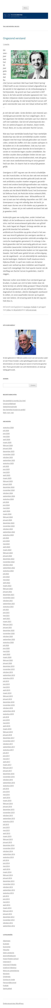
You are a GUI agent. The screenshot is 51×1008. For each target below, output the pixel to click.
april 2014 (6, 869)
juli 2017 (6, 753)
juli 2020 (6, 645)
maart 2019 (7, 693)
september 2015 (9, 818)
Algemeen (6, 941)
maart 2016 (7, 800)
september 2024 (9, 496)
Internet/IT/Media (9, 964)
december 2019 (8, 666)
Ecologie (27, 307)
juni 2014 (6, 863)
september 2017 (9, 747)
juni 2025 (6, 469)
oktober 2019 (8, 672)
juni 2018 (6, 720)
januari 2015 (7, 842)
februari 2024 (8, 517)
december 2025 (8, 451)
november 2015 (8, 812)
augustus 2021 (8, 606)
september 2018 (9, 711)
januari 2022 (7, 591)
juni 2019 (6, 684)
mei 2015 (6, 830)
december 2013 (8, 881)
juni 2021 (6, 612)
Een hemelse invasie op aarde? (14, 409)
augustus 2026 (8, 427)
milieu (8, 310)
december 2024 (8, 487)
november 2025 (8, 454)
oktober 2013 (8, 887)
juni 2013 (6, 899)
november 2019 (8, 669)
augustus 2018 (8, 714)
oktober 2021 (8, 600)
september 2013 (9, 890)
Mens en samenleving (11, 970)
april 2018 (6, 726)
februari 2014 (8, 875)
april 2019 (6, 690)
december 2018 (8, 702)
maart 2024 (7, 514)
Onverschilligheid (9, 403)
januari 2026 (7, 448)
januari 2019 (7, 699)
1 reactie (6, 44)
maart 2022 (7, 586)
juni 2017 (6, 756)
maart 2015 (7, 836)
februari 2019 (8, 696)
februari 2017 (8, 768)
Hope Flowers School (10, 959)
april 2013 (6, 905)
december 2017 (8, 738)
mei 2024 (6, 508)
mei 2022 (6, 580)
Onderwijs (6, 976)
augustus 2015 (8, 821)
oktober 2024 (8, 493)
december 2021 (8, 594)
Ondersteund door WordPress (13, 1003)
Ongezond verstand (14, 38)
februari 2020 (8, 660)
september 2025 (9, 460)
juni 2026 (6, 433)
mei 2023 (6, 544)
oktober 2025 (8, 457)
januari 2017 (7, 771)
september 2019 (9, 675)
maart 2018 (7, 729)
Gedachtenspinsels (10, 406)
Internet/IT (7, 962)
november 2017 (8, 741)
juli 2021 (6, 609)
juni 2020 (6, 648)
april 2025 (6, 475)
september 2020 (9, 639)
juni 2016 (6, 791)
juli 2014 (6, 860)
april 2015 (6, 833)
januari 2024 (7, 520)
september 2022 (9, 568)
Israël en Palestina (9, 967)
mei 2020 (6, 651)
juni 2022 (6, 577)
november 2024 (8, 490)
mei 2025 (6, 472)
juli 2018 (6, 717)
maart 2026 (7, 442)
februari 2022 (8, 588)
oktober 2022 (8, 565)
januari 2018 (7, 735)
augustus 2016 (8, 785)
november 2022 (8, 562)
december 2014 (8, 845)
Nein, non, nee (8, 412)
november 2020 (8, 633)
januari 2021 (7, 627)
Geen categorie (8, 953)
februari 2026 (8, 445)
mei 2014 (6, 866)
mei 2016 (6, 794)
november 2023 (8, 526)
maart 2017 (7, 765)
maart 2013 (7, 908)
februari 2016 (8, 803)
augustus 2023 (8, 535)
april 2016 (6, 797)
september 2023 (9, 532)
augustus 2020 (8, 642)
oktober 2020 (8, 636)
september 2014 (9, 854)
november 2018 (8, 705)
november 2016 (8, 776)
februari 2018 (8, 732)
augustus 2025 (8, 463)
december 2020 (8, 630)
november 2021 (8, 597)
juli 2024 (6, 502)
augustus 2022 (8, 571)
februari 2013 (8, 911)
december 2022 (8, 559)
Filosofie (6, 950)
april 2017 (6, 762)
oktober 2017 (8, 744)
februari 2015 (8, 839)
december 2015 (8, 809)
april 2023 (6, 547)
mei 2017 (6, 759)
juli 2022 (6, 574)
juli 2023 (6, 538)
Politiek (33, 307)
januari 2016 (7, 806)
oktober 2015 (8, 815)
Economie (6, 947)
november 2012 (8, 920)
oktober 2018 (8, 708)
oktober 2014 (8, 851)
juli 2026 (6, 430)
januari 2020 (7, 663)
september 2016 (9, 782)
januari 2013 (7, 914)
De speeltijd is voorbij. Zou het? (14, 400)
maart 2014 (7, 872)
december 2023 (8, 523)
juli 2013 (6, 896)
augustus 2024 (8, 499)
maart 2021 (7, 621)
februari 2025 (8, 481)
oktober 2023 (8, 529)
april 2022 (6, 583)
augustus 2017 (8, 750)
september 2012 (9, 926)
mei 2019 (6, 687)
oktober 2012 (8, 923)
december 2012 (8, 917)
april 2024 (6, 511)
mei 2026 (6, 436)
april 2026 (6, 439)
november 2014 (8, 848)
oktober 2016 (8, 779)
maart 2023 (7, 550)
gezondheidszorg (9, 956)
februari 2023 (8, 553)
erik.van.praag (31, 310)
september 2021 (9, 603)
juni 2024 (6, 505)
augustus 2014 (8, 857)
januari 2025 (7, 484)
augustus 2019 (8, 678)
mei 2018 (6, 723)
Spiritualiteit (7, 988)
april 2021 (6, 618)
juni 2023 (6, 541)
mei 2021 (6, 615)
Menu (25, 8)
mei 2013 (6, 902)
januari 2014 (7, 878)
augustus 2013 (8, 893)
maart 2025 (7, 478)
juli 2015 (6, 824)
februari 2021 (8, 624)
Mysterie (6, 973)
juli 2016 (6, 788)
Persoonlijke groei (9, 982)
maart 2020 (7, 657)
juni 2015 (6, 827)
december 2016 (8, 774)
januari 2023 (7, 556)
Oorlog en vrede (9, 979)
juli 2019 (6, 681)
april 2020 (6, 654)
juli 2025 (6, 466)
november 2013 (8, 884)
